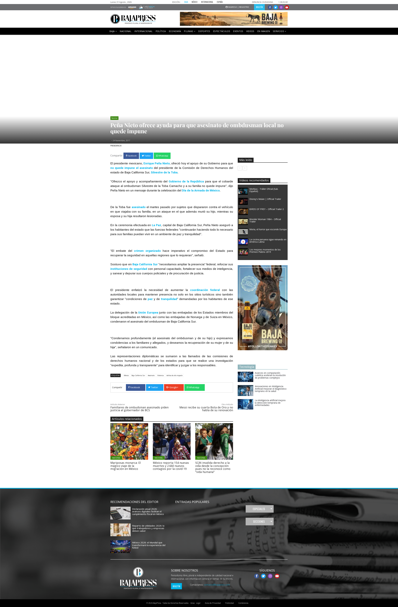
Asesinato (151, 375)
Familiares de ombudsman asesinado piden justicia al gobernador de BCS (139, 409)
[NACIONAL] (137, 441)
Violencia (160, 375)
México (126, 375)
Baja (112, 31)
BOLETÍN (259, 7)
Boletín (176, 586)
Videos (250, 31)
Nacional (125, 31)
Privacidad (213, 603)
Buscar (284, 2)
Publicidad (229, 603)
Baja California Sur (138, 375)
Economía (175, 31)
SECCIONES (259, 521)
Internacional (143, 31)
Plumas (189, 31)
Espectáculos (221, 31)
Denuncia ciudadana (262, 2)
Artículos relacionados (127, 419)
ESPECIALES (259, 509)
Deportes (204, 31)
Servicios (279, 31)
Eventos (238, 31)
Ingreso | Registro (238, 7)
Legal (195, 603)
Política (161, 31)
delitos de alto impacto (175, 375)
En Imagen (263, 31)
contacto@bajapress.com (217, 584)
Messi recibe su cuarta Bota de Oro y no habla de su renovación (206, 409)
